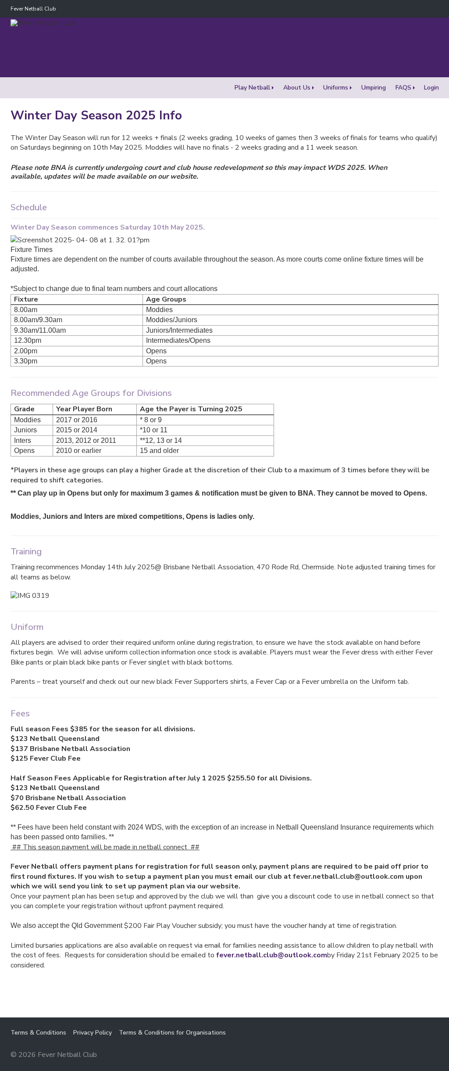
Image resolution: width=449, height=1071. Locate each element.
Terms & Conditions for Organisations (172, 1032)
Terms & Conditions (38, 1032)
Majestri (407, 1055)
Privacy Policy (92, 1032)
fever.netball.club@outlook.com (271, 955)
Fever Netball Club (33, 8)
